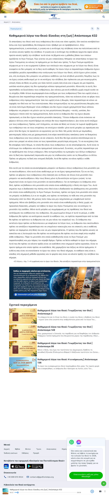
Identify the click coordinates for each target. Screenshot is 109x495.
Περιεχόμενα (15, 29)
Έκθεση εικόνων (10, 453)
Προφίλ (36, 453)
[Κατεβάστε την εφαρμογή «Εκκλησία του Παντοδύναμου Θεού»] (6, 466)
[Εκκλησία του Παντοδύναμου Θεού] (54, 16)
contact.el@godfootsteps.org (42, 477)
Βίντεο (28, 449)
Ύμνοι (38, 449)
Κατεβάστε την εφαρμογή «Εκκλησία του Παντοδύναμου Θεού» (34, 461)
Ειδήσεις (25, 453)
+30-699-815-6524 (15, 477)
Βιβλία (17, 449)
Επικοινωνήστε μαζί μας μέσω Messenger (86, 475)
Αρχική (6, 22)
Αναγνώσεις (16, 22)
